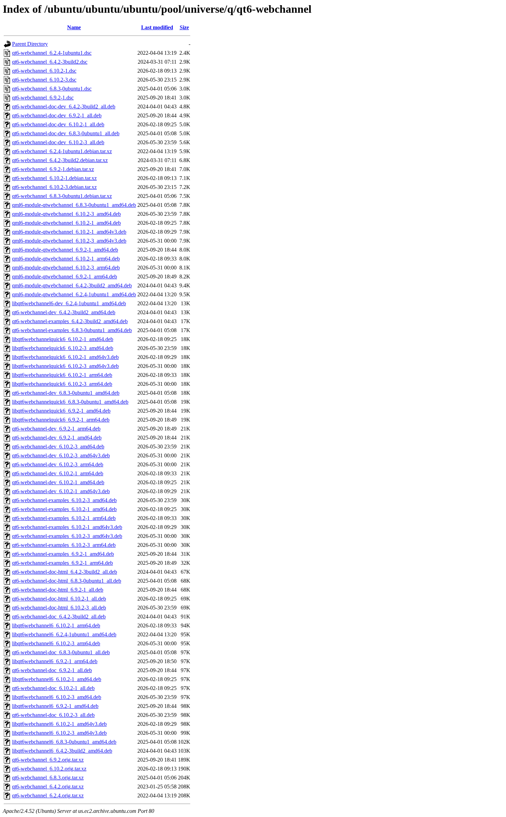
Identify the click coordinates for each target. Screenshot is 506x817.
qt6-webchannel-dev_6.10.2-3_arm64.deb (57, 464)
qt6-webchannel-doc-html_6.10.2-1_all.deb (59, 599)
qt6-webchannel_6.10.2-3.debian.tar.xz (54, 187)
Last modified (157, 27)
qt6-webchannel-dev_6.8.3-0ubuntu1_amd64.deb (65, 393)
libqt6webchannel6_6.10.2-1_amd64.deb (56, 679)
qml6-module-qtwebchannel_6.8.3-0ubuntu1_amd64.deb (74, 205)
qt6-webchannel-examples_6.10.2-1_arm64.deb (64, 518)
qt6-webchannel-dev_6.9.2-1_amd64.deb (57, 438)
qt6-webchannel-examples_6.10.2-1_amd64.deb (64, 509)
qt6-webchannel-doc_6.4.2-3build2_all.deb (59, 616)
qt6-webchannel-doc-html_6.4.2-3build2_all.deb (64, 572)
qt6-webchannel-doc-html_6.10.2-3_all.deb (59, 608)
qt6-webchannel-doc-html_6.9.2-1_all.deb (57, 590)
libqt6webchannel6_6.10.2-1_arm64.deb (56, 625)
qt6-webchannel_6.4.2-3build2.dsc (49, 62)
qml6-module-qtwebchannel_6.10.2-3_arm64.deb (66, 267)
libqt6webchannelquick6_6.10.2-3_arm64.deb (62, 384)
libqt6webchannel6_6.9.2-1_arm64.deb (54, 661)
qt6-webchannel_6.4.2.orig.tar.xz (48, 786)
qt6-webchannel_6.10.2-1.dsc (44, 71)
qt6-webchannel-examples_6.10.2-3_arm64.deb (64, 545)
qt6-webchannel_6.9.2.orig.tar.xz (48, 760)
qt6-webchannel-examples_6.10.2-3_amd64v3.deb (67, 536)
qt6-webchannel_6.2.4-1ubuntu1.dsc (52, 53)
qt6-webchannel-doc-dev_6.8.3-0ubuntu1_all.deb (65, 133)
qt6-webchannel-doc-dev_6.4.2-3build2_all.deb (63, 106)
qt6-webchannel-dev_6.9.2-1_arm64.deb (56, 429)
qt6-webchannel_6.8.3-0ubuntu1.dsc (52, 89)
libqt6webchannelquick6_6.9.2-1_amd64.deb (61, 411)
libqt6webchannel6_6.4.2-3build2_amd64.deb (62, 751)
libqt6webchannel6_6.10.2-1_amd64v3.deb (59, 724)
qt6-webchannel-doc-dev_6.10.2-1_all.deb (58, 124)
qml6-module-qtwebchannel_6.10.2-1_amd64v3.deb (69, 232)
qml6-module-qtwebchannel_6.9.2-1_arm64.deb (64, 276)
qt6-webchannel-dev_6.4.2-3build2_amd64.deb (63, 312)
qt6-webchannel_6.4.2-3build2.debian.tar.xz (60, 160)
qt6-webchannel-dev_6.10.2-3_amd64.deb (58, 446)
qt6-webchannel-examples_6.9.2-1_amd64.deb (63, 554)
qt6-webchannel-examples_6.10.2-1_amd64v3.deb (67, 527)
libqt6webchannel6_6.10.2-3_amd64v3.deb (59, 733)
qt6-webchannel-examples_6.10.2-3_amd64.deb (64, 500)
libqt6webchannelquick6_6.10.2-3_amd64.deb (62, 348)
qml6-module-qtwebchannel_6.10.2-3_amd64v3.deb (69, 241)
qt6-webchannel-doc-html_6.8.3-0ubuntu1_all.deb (66, 581)
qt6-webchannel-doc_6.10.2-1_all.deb (53, 688)
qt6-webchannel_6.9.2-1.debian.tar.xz (53, 169)
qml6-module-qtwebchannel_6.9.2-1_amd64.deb (65, 250)
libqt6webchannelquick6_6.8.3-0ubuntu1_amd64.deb (70, 402)
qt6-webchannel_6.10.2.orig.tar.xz (49, 769)
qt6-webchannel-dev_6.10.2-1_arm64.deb (57, 473)
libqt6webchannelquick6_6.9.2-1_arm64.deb (60, 420)
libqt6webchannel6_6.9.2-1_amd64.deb (55, 706)
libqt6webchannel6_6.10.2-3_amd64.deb (56, 697)
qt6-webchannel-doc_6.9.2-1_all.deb (52, 670)
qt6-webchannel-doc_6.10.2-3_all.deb (53, 715)
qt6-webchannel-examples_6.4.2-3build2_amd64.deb (70, 321)
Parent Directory (30, 44)
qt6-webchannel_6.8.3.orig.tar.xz (48, 778)
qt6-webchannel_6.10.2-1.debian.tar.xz (54, 178)
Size (184, 27)
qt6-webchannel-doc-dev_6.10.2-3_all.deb (58, 142)
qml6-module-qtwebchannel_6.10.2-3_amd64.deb (66, 214)
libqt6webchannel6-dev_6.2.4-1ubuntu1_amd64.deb (69, 303)
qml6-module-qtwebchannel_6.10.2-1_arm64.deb (66, 259)
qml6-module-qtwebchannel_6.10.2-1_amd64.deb (66, 223)
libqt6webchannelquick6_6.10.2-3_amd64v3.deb (65, 366)
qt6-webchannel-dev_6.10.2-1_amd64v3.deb (61, 491)
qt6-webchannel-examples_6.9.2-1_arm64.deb (62, 563)
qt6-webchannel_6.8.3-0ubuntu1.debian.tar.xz (62, 196)
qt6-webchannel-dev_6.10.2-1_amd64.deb (58, 482)
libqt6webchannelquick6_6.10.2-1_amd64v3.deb (65, 357)
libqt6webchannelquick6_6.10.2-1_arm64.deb (62, 375)
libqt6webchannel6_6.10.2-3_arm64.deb (56, 643)
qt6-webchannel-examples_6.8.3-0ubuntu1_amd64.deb (72, 330)
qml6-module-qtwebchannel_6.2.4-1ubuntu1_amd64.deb (74, 294)
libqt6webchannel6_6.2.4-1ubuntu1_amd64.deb (64, 634)
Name (74, 27)
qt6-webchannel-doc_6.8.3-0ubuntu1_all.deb (61, 652)
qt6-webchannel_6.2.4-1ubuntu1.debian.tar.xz (62, 151)
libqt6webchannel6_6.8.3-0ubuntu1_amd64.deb (64, 742)
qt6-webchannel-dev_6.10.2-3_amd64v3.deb (61, 455)
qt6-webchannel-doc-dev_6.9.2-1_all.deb (57, 115)
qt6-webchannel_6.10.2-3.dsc (44, 80)
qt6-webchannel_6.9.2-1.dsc (43, 97)
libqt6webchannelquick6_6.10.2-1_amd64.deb (62, 339)
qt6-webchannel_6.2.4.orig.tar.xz (48, 795)
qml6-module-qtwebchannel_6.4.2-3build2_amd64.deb (72, 285)
